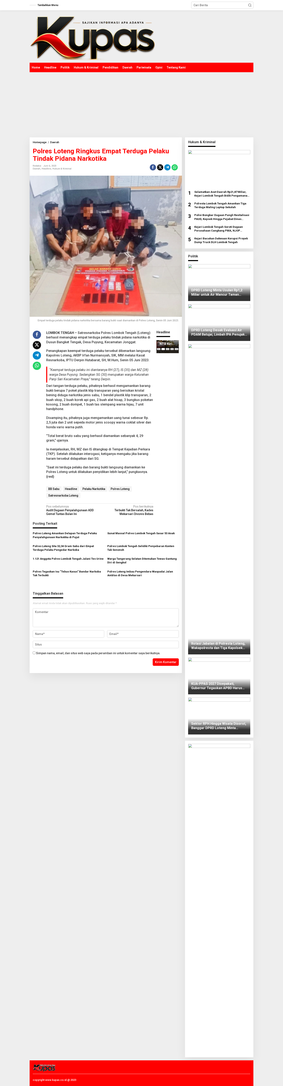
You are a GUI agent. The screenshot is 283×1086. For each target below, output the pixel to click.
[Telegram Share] (167, 167)
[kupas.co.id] (94, 36)
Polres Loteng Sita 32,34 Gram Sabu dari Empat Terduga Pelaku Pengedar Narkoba (63, 548)
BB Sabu (53, 489)
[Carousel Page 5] (176, 349)
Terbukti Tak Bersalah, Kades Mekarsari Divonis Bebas (134, 510)
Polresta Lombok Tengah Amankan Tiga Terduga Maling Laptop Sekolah (220, 205)
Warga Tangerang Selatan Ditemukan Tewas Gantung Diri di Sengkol (142, 560)
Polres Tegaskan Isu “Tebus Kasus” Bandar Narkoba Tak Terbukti (67, 573)
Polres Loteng (120, 489)
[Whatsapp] (175, 167)
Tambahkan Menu (47, 5)
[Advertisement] (141, 103)
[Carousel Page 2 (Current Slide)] (163, 349)
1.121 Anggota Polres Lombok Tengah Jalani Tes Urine (68, 558)
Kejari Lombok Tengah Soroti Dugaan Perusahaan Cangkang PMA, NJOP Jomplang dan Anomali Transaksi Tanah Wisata (220, 229)
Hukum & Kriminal (61, 168)
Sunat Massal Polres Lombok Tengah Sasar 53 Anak (141, 533)
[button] (249, 5)
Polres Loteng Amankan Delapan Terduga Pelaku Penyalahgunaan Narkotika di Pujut (65, 535)
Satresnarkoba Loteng (63, 495)
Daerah (36, 168)
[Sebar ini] (153, 167)
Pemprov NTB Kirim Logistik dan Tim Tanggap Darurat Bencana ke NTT (167, 341)
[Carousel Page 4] (172, 349)
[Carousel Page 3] (167, 349)
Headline (46, 168)
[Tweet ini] (160, 167)
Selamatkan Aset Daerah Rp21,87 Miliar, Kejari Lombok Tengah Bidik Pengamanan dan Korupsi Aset (221, 194)
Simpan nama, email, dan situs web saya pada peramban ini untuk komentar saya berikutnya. (98, 653)
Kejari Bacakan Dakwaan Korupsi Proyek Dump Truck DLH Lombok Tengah (221, 240)
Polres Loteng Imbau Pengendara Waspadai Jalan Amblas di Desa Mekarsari (140, 573)
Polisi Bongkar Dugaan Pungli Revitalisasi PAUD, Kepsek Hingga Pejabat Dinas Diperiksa (221, 217)
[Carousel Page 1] (158, 349)
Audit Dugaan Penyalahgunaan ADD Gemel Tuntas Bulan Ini (70, 510)
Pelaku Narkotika (93, 489)
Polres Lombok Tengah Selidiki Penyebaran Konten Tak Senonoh (140, 548)
